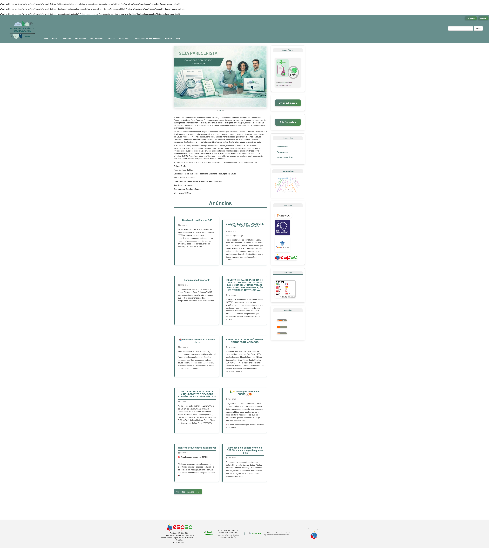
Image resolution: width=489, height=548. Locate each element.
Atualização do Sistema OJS (197, 220)
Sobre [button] (55, 38)
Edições (111, 38)
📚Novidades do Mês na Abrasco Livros (197, 340)
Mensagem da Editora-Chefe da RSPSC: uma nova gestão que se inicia (245, 450)
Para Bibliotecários (285, 157)
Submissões (80, 38)
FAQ (178, 38)
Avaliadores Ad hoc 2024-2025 (148, 38)
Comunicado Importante (197, 279)
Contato (168, 38)
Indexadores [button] (124, 38)
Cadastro (471, 18)
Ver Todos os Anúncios (186, 491)
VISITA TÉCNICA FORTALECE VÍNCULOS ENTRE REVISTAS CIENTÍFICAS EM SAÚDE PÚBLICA (197, 394)
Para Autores (282, 152)
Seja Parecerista (97, 38)
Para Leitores (282, 146)
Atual (46, 38)
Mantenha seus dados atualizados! (197, 447)
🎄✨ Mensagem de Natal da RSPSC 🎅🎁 (244, 392)
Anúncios (67, 38)
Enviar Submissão (288, 103)
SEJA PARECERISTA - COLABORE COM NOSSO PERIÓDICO (245, 225)
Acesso (483, 18)
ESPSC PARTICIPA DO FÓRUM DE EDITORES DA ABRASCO (244, 340)
